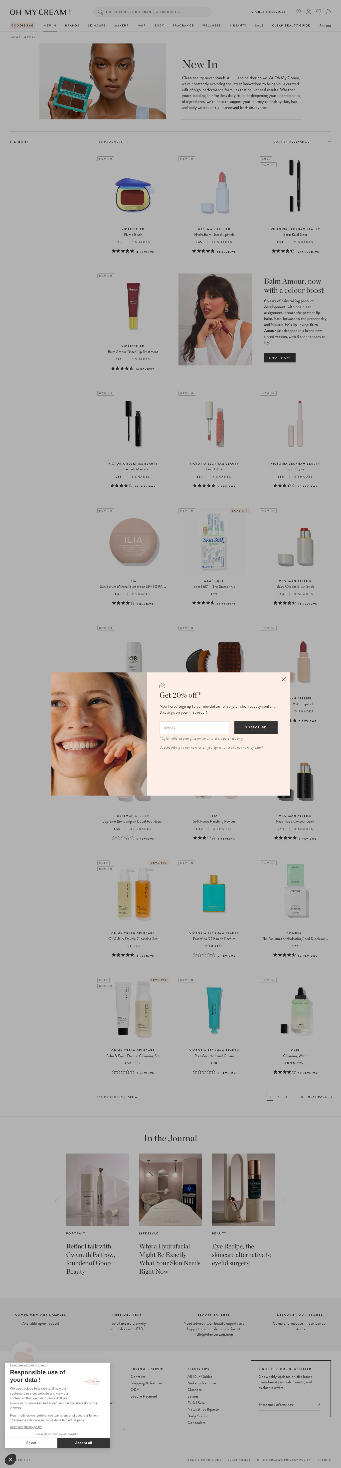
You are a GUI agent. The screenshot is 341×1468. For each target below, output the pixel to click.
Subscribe (256, 727)
